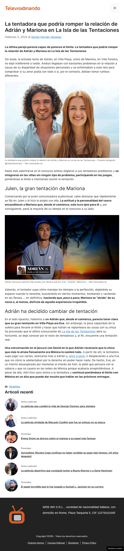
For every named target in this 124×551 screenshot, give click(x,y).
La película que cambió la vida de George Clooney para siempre (58, 406)
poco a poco (77, 356)
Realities (14, 386)
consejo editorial (56, 543)
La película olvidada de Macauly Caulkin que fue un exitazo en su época (63, 422)
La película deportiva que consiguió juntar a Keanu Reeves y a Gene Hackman (66, 470)
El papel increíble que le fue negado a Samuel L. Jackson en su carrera (62, 486)
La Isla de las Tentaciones (79, 331)
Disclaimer (73, 543)
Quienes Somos (36, 543)
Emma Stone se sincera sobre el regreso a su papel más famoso (58, 438)
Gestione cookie (115, 548)
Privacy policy (89, 543)
